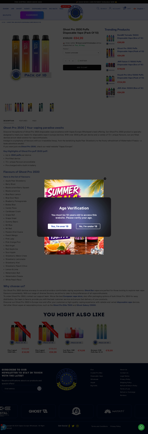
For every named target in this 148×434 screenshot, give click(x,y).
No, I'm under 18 (88, 226)
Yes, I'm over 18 (59, 226)
